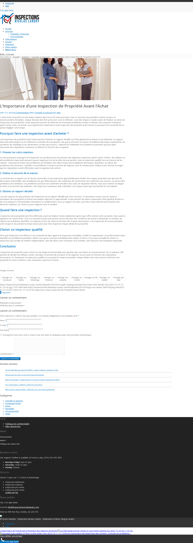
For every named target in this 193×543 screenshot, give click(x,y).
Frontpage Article (13, 403)
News (8, 406)
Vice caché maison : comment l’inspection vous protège (23, 384)
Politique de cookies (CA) (9, 444)
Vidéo (7, 413)
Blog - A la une (7, 54)
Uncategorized (12, 411)
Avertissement (6, 437)
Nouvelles (9, 408)
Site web (4, 330)
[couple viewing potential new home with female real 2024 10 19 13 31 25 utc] (55, 99)
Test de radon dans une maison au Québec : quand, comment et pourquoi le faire (31, 370)
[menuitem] (88, 28)
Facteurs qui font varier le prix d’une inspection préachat (24, 375)
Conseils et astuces (43, 112)
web (59, 112)
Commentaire (7, 354)
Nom (3, 320)
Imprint (3, 440)
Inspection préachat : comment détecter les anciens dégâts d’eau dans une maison (32, 379)
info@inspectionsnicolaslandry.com (23, 507)
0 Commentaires (21, 112)
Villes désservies (12, 426)
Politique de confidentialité (17, 423)
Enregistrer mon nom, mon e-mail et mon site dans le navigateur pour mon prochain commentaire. (47, 335)
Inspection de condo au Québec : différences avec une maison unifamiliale (30, 389)
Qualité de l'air (11, 492)
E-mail (3, 325)
